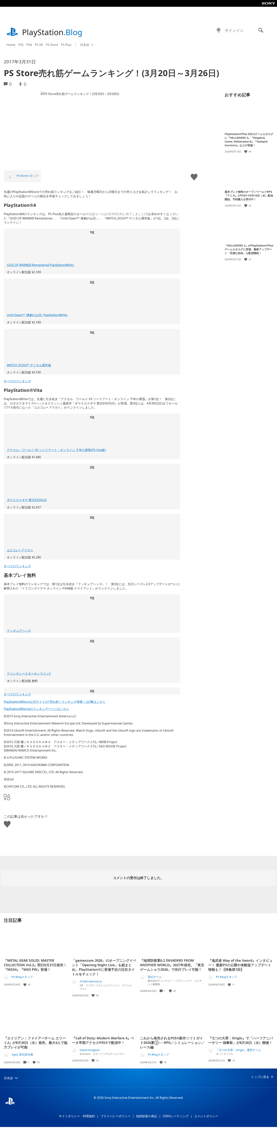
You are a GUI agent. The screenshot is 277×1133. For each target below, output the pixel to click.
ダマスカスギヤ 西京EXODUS (27, 500)
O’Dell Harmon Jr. (91, 981)
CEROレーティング (176, 1116)
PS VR (39, 45)
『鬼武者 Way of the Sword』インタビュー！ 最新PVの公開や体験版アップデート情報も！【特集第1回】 (240, 965)
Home (11, 45)
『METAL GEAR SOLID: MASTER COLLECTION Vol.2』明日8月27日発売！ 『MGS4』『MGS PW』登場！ (35, 965)
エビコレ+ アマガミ (20, 550)
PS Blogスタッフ (22, 977)
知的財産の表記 (146, 1116)
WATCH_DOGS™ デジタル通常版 (29, 365)
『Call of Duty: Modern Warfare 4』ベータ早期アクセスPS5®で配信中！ (103, 1040)
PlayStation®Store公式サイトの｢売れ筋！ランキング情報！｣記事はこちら (54, 702)
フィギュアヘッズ (19, 631)
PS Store (52, 45)
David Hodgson (90, 1050)
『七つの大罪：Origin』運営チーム (238, 1050)
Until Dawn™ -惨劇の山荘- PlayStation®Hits (37, 315)
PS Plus (66, 45)
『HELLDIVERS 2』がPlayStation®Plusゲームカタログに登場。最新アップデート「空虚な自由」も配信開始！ (249, 249)
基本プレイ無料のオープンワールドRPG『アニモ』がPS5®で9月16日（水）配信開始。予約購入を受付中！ (249, 195)
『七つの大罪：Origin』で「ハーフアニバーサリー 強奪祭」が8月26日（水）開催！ (240, 1040)
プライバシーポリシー (115, 1116)
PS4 (29, 45)
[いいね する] (246, 151)
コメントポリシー (206, 1116)
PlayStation (52, 32)
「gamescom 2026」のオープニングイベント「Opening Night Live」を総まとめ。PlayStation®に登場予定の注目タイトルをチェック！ (104, 967)
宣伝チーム (155, 977)
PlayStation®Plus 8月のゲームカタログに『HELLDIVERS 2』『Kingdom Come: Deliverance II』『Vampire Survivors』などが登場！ (249, 139)
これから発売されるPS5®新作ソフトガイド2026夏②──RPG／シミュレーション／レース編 (172, 1042)
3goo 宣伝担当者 (22, 1054)
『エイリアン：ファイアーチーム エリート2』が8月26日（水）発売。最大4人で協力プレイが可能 (35, 1042)
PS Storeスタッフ (28, 175)
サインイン (234, 30)
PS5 (21, 45)
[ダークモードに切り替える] (218, 30)
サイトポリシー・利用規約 (77, 1116)
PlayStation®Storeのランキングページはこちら (36, 709)
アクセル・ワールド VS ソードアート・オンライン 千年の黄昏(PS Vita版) (56, 450)
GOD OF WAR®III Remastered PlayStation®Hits (40, 265)
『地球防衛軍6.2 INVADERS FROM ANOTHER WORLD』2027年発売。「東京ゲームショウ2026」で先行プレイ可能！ (172, 965)
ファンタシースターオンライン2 (29, 673)
